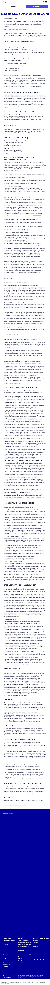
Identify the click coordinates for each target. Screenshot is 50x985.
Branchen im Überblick (8, 947)
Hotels (4, 949)
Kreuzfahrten (6, 960)
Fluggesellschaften (7, 954)
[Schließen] (47, 981)
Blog (19, 956)
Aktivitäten (5, 966)
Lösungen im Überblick (23, 940)
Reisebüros (5, 958)
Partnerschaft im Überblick (9, 940)
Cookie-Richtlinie (7, 977)
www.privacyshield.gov (9, 694)
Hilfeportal (20, 805)
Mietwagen (5, 962)
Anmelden (12, 6)
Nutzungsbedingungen (38, 950)
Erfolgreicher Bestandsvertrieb (25, 942)
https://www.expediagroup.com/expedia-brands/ (16, 29)
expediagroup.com (33, 397)
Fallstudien (20, 958)
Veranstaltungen (22, 962)
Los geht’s (35, 940)
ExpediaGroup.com (39, 957)
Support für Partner (37, 949)
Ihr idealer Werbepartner (23, 946)
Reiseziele (5, 956)
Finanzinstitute (6, 964)
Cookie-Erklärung (37, 215)
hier (13, 565)
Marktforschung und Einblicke (24, 954)
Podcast (20, 960)
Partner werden (36, 6)
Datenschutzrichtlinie (8, 975)
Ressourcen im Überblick (23, 952)
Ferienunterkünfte (7, 950)
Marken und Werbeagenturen (9, 952)
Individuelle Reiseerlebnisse (24, 944)
